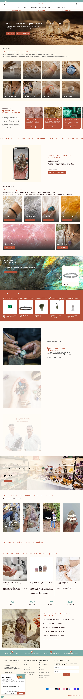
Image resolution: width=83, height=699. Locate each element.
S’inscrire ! (66, 674)
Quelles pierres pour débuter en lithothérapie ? (54, 635)
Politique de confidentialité (44, 675)
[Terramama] (41, 4)
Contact (41, 678)
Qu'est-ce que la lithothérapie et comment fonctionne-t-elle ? (59, 619)
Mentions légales (42, 671)
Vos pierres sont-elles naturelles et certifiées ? (54, 627)
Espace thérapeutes (43, 664)
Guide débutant (42, 7)
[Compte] (76, 4)
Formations (41, 669)
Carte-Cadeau (51, 7)
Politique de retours (43, 677)
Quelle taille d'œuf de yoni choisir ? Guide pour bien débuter (41, 583)
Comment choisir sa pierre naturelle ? (52, 623)
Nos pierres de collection (14, 293)
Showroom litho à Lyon (60, 7)
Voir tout (5, 294)
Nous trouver (8, 481)
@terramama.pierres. (30, 500)
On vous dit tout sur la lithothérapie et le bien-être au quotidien (30, 554)
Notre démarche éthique (28, 674)
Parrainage (41, 662)
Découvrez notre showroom (29, 672)
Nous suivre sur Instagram (23, 33)
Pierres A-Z (26, 7)
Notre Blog (26, 676)
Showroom (41, 667)
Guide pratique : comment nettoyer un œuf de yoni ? (12, 583)
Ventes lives (41, 666)
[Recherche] (4, 4)
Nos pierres (26, 662)
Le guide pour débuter (28, 667)
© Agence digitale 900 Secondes (73, 695)
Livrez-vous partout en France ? (51, 639)
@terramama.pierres (18, 500)
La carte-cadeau (27, 666)
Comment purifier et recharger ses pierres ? (54, 631)
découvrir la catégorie (10, 272)
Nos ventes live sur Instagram (29, 671)
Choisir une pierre (33, 7)
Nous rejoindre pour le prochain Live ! (57, 172)
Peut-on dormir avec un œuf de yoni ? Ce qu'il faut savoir (66, 583)
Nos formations (27, 669)
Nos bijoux (25, 664)
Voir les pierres (11, 33)
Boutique (20, 7)
